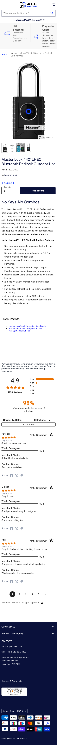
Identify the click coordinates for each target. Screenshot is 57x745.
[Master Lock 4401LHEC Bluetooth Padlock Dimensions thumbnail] (12, 147)
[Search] (52, 13)
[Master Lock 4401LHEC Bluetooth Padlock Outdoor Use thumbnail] (5, 147)
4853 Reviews (18, 392)
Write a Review (28, 424)
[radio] (43, 379)
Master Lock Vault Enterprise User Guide (27, 326)
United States (13, 711)
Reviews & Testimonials (12, 681)
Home (4, 54)
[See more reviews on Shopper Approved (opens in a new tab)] (21, 476)
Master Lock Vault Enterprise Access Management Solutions (25, 329)
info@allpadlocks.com (11, 646)
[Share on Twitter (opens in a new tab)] (16, 476)
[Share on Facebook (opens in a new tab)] (11, 476)
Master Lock (10, 175)
